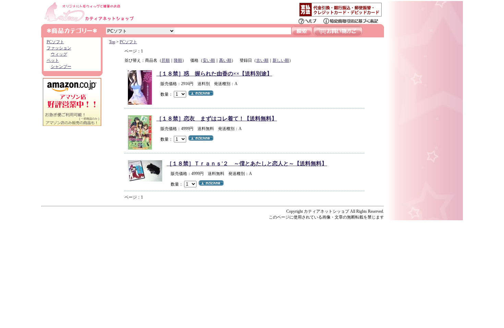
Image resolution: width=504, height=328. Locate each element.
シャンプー (61, 66)
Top (112, 41)
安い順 (209, 60)
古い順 (262, 60)
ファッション (59, 48)
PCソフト (55, 41)
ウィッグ (59, 54)
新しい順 (281, 60)
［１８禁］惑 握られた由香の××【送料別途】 (214, 74)
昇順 (165, 60)
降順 (178, 60)
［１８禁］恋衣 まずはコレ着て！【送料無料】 (216, 118)
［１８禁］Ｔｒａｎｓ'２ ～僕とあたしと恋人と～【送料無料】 (247, 163)
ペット (53, 60)
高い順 (225, 60)
